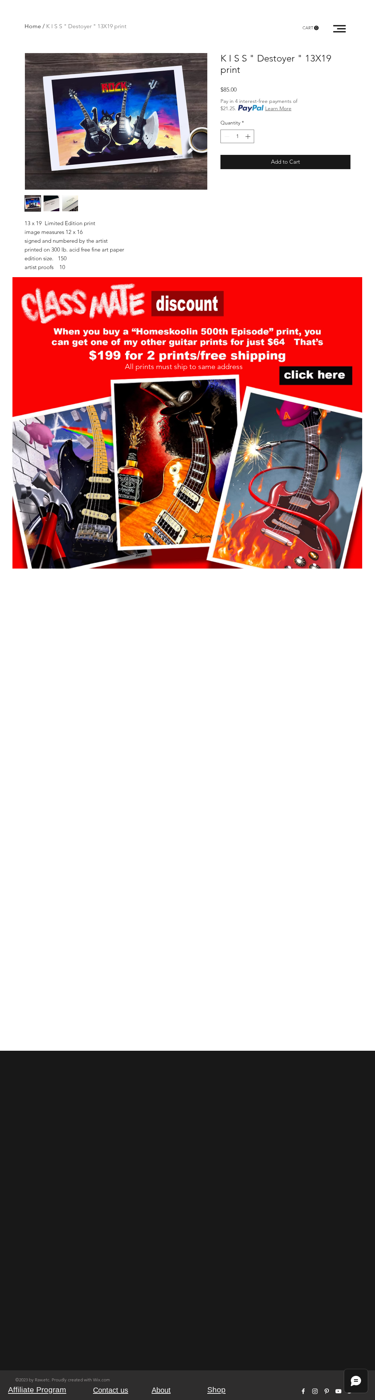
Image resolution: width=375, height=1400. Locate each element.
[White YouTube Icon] (338, 1391)
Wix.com (101, 1379)
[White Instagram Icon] (315, 1391)
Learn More (278, 108)
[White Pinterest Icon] (326, 1391)
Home (33, 26)
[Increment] (248, 136)
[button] (310, 28)
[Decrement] (226, 136)
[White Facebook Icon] (303, 1391)
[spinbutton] (237, 136)
